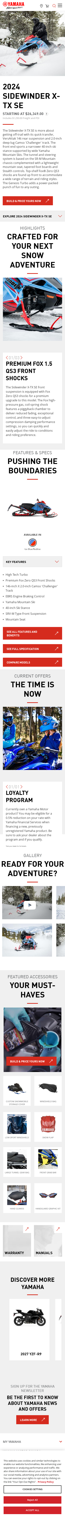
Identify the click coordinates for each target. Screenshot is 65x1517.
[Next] (21, 788)
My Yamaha (12, 1442)
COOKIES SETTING (32, 1489)
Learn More (28, 1420)
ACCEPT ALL (32, 1510)
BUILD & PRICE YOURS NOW (23, 201)
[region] (32, 1483)
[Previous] (7, 788)
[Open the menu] (54, 5)
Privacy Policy (46, 1481)
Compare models (18, 662)
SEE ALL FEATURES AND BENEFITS (22, 633)
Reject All (32, 1499)
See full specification (23, 649)
